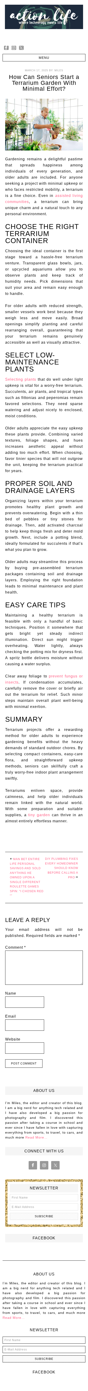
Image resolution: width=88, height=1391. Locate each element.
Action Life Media (44, 20)
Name (10, 993)
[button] (44, 57)
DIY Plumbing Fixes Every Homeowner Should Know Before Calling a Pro (61, 868)
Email (10, 1016)
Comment (15, 947)
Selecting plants (20, 379)
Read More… (36, 1137)
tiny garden (39, 815)
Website (12, 1039)
